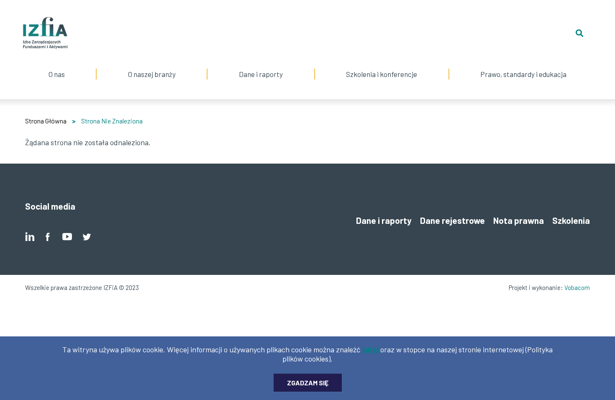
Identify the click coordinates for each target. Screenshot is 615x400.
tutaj (370, 349)
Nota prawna (518, 220)
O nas (56, 63)
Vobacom (577, 287)
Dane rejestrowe (452, 220)
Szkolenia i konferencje (381, 63)
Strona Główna (46, 121)
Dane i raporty (261, 74)
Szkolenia (571, 220)
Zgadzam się (307, 383)
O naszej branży (152, 63)
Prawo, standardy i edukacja (523, 63)
